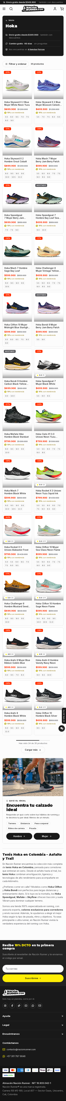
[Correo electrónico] (40, 1005)
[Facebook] (12, 1005)
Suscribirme (31, 978)
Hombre (17, 836)
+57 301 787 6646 (16, 1056)
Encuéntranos (11, 1033)
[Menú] (4, 8)
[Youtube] (26, 1005)
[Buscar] (11, 8)
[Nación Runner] (33, 9)
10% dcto (64, 715)
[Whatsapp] (33, 1005)
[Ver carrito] (62, 8)
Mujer (45, 836)
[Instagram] (5, 1005)
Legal (5, 1024)
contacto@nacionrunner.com (21, 1049)
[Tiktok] (19, 1005)
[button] (55, 8)
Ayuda (6, 1016)
